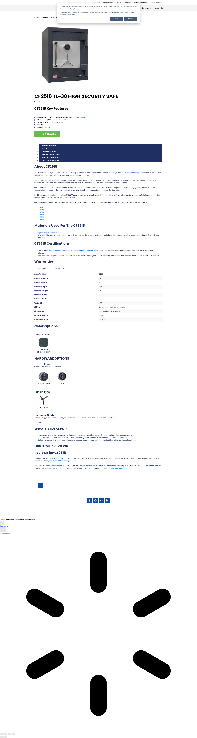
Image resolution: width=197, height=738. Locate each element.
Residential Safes (132, 493)
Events (118, 3)
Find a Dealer (47, 134)
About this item (49, 146)
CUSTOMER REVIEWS (50, 160)
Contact (127, 3)
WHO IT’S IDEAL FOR (50, 157)
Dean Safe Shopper (118, 468)
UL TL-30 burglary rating (53, 255)
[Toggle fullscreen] (5, 734)
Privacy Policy (74, 9)
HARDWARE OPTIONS (51, 154)
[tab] (100, 145)
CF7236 (41, 219)
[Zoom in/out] (1, 734)
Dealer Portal (147, 503)
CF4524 (41, 212)
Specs (44, 149)
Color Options (49, 151)
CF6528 (41, 217)
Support (97, 3)
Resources (147, 8)
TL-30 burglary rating (130, 173)
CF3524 (41, 210)
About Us (159, 8)
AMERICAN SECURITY (92, 515)
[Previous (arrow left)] (1, 737)
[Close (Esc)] (13, 734)
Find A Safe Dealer (149, 493)
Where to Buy (108, 3)
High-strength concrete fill (48, 232)
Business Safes (131, 489)
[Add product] (1, 523)
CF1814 (40, 207)
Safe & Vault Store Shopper (60, 461)
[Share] (9, 734)
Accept (116, 19)
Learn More (80, 117)
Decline (130, 19)
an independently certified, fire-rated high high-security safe (73, 250)
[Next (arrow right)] (5, 737)
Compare (4, 526)
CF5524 (41, 215)
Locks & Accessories (133, 496)
